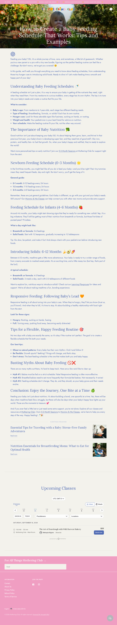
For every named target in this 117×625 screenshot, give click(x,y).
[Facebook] (34, 584)
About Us (8, 586)
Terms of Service (11, 596)
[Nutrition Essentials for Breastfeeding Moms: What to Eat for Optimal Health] (99, 449)
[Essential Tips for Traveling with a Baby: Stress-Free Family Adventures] (99, 431)
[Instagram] (40, 584)
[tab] (24, 510)
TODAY (27, 516)
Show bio (58, 532)
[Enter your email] (64, 566)
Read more (14, 436)
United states (19, 609)
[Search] (107, 9)
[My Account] (103, 9)
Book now (99, 532)
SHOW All (18, 516)
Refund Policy (10, 593)
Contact (7, 583)
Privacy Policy (10, 590)
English (7, 609)
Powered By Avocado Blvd (41, 614)
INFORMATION (9, 579)
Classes (16, 504)
